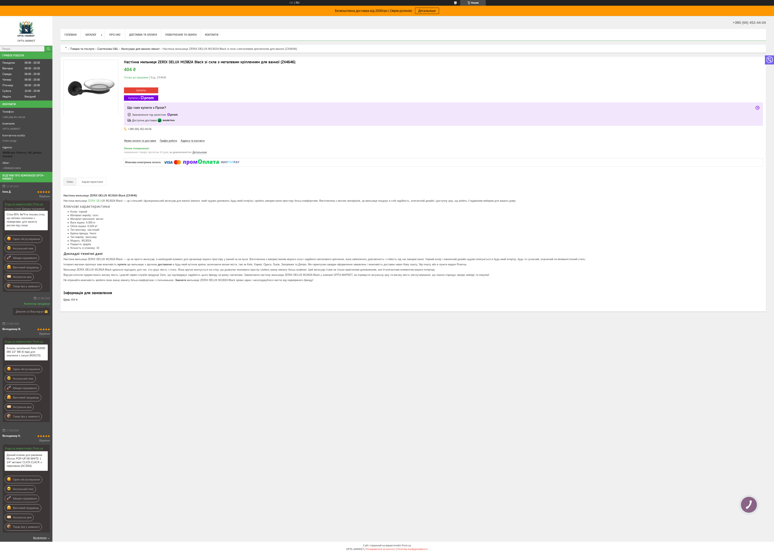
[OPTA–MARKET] (26, 29)
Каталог (91, 34)
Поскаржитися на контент (380, 549)
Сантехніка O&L (107, 48)
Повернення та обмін (181, 34)
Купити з (134, 98)
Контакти (211, 34)
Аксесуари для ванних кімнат (140, 48)
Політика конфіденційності (412, 549)
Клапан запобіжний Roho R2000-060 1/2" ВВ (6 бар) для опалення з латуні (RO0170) (26, 352)
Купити (141, 90)
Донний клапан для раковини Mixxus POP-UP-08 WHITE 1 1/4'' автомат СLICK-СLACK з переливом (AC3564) (24, 460)
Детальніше (427, 10)
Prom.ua (406, 545)
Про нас (115, 34)
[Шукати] (48, 49)
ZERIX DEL (94, 200)
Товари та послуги (82, 48)
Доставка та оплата (143, 34)
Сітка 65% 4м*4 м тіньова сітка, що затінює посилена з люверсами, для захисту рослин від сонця (26, 220)
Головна (70, 34)
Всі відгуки (40, 538)
